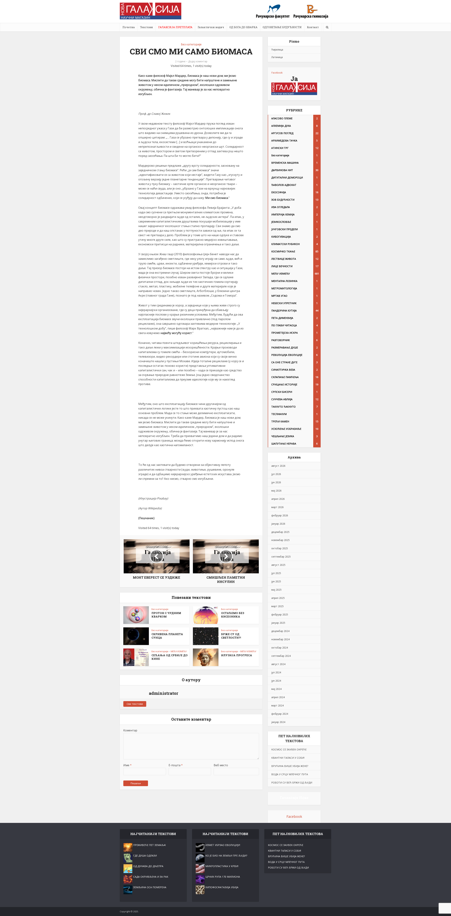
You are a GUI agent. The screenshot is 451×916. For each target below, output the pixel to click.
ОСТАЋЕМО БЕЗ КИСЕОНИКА (232, 614)
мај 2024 (276, 689)
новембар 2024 (280, 639)
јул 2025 (276, 573)
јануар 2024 (278, 722)
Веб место (221, 765)
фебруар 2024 (279, 713)
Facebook (277, 72)
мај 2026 (276, 490)
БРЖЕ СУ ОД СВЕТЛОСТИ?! (231, 635)
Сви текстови (135, 704)
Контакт (313, 27)
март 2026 (277, 507)
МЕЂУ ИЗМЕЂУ (179, 651)
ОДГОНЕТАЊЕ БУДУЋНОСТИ (282, 27)
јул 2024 (276, 672)
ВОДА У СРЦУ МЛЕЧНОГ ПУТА (289, 774)
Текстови (146, 27)
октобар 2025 (279, 548)
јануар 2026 (278, 523)
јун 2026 (276, 482)
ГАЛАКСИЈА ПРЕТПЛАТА (175, 27)
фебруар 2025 (279, 614)
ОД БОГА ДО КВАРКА (243, 27)
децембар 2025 (280, 532)
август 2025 (278, 564)
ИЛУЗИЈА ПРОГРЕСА (236, 655)
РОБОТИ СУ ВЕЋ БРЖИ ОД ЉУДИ (291, 782)
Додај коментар (197, 61)
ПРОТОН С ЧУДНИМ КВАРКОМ (166, 614)
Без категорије (191, 44)
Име (127, 765)
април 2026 (278, 499)
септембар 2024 (281, 655)
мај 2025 (276, 589)
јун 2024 (276, 680)
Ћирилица (277, 49)
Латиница (277, 57)
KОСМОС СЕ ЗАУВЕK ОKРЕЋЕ (289, 749)
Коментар (130, 730)
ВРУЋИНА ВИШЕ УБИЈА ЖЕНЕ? (289, 766)
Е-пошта (176, 765)
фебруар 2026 (279, 515)
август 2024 (278, 664)
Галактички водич (211, 27)
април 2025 (278, 598)
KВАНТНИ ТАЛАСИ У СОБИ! (287, 757)
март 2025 (277, 606)
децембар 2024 (280, 631)
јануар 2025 (278, 622)
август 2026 (278, 465)
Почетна (128, 27)
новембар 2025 (280, 540)
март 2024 (277, 705)
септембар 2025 (281, 556)
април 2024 (278, 697)
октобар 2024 (279, 647)
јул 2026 (276, 474)
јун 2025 (276, 581)
